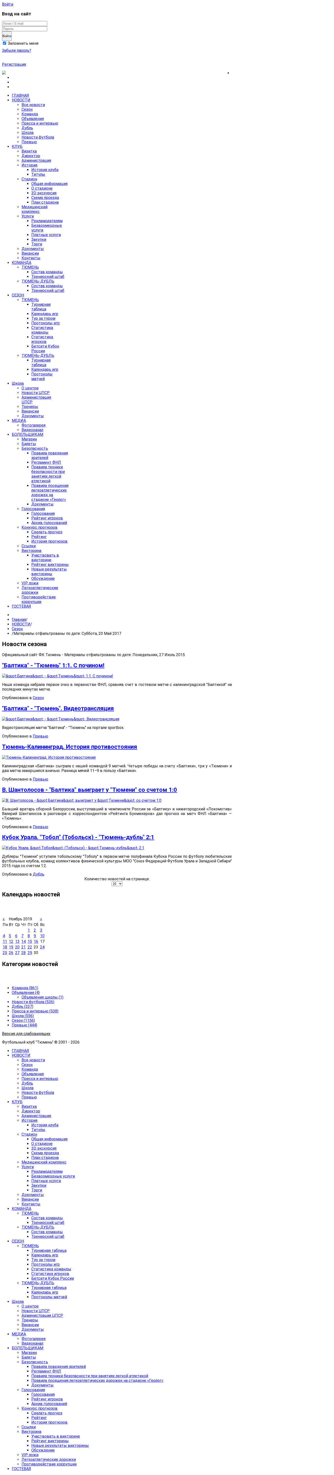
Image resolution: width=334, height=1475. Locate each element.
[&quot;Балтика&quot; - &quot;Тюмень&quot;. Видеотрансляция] (60, 719)
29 (30, 952)
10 (42, 936)
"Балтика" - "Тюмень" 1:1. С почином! (53, 665)
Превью (40, 736)
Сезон (17, 629)
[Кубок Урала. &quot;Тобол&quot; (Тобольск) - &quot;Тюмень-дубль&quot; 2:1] (73, 848)
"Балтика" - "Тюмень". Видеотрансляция (58, 708)
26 (11, 952)
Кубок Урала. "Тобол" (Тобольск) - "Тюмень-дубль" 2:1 (78, 837)
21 (23, 947)
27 (17, 952)
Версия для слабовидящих (26, 1033)
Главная (19, 619)
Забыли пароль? (16, 50)
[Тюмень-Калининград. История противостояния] (49, 757)
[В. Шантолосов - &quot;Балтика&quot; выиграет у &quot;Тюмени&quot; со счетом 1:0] (81, 800)
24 (42, 947)
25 (5, 952)
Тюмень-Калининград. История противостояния (69, 746)
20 (17, 947)
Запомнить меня (22, 43)
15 (30, 941)
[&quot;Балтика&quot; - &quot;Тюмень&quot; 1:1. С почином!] (57, 676)
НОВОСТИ (21, 624)
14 (23, 941)
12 (11, 941)
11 (5, 941)
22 (30, 947)
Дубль (38, 874)
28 (23, 952)
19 (11, 947)
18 (5, 947)
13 (17, 941)
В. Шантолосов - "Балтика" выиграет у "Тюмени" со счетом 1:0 (89, 789)
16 (36, 941)
